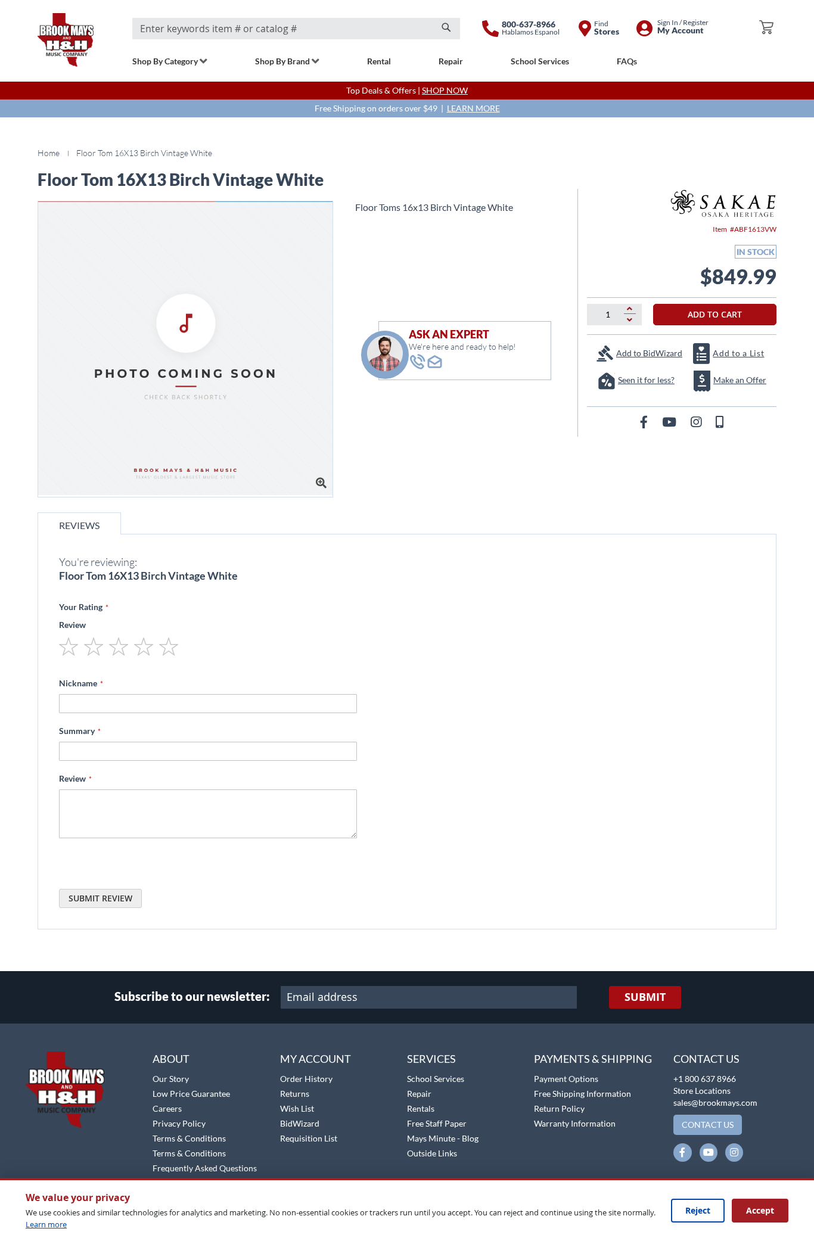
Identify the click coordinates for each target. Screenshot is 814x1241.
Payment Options (566, 1079)
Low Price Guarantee (191, 1093)
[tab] (79, 523)
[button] (40, 1045)
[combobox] (296, 28)
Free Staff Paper (437, 1123)
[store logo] (66, 40)
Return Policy (559, 1108)
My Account (315, 1058)
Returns (294, 1093)
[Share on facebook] (645, 421)
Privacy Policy (179, 1123)
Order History (306, 1079)
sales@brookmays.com (715, 1102)
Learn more (46, 1224)
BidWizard (299, 1123)
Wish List (297, 1108)
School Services (435, 1079)
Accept (760, 1210)
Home (49, 153)
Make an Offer (739, 380)
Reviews (79, 525)
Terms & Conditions (189, 1138)
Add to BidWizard (649, 353)
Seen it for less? (646, 380)
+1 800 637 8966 (704, 1079)
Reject (697, 1210)
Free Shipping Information (582, 1093)
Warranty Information (575, 1123)
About (171, 1058)
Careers (167, 1108)
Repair (419, 1093)
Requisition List (308, 1138)
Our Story (171, 1079)
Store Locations (702, 1091)
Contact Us (706, 1058)
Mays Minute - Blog (443, 1138)
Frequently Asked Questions (205, 1168)
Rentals (420, 1108)
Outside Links (432, 1153)
